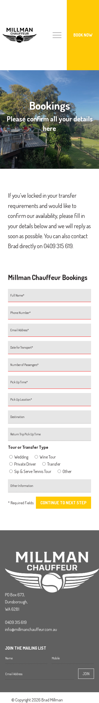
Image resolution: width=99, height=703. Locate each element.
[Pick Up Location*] (49, 401)
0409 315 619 (16, 622)
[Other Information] (49, 488)
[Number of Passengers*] (49, 367)
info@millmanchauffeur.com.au (31, 629)
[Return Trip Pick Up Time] (49, 436)
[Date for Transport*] (49, 349)
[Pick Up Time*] (49, 384)
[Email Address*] (49, 332)
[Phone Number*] (49, 315)
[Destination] (49, 419)
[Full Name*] (49, 297)
